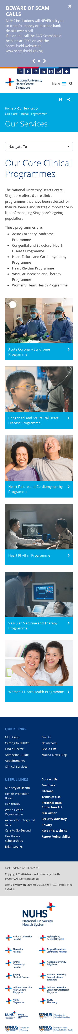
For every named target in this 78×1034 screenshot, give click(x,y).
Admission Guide (17, 755)
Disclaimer (49, 813)
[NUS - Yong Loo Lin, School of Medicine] (56, 1015)
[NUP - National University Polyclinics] (56, 964)
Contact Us (49, 779)
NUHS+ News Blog (54, 755)
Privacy (47, 825)
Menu (56, 83)
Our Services (26, 108)
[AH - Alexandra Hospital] (22, 951)
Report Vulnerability (56, 836)
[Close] (70, 6)
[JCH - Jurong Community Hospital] (22, 964)
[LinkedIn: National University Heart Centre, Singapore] (43, 71)
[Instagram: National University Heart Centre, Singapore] (35, 71)
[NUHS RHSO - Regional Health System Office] (22, 1015)
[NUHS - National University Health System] (39, 914)
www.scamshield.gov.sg (24, 51)
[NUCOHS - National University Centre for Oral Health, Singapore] (56, 989)
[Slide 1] (39, 61)
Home (9, 108)
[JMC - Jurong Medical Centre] (22, 977)
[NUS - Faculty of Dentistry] (22, 1027)
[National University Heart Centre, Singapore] (23, 84)
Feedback (48, 785)
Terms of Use (51, 797)
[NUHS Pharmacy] (56, 1002)
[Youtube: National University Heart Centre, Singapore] (51, 71)
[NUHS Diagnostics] (22, 1002)
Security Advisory (54, 819)
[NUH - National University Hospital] (22, 939)
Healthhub (12, 804)
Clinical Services (16, 766)
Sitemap (47, 791)
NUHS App (12, 737)
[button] (60, 100)
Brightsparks (14, 846)
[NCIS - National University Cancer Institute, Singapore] (56, 977)
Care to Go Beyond (18, 830)
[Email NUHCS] (58, 71)
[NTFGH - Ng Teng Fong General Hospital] (56, 939)
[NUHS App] (20, 71)
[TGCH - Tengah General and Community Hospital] (56, 951)
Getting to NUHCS (17, 743)
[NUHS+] (66, 71)
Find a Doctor (14, 749)
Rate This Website (54, 831)
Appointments (15, 761)
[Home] (22, 989)
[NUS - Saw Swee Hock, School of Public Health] (56, 1027)
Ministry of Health (17, 788)
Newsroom (49, 743)
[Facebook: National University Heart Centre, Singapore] (28, 71)
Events (46, 737)
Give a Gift (49, 749)
